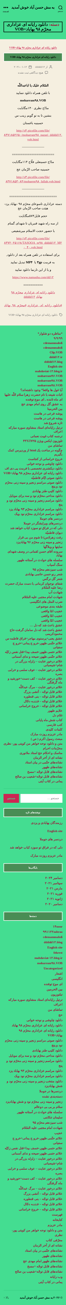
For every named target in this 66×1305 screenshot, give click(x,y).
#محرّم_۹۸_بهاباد (15, 305)
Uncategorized (53, 968)
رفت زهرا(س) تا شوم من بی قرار (39, 537)
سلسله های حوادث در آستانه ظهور (39, 560)
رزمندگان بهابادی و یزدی (46, 823)
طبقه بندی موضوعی (49, 606)
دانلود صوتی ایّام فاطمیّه (46, 478)
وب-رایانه (56, 1277)
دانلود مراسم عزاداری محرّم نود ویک (38, 514)
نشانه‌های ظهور (52, 767)
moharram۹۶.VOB (49, 376)
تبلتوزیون (56, 994)
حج (60, 1015)
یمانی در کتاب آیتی (50, 781)
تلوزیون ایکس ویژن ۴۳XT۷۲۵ (42, 441)
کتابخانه (57, 1220)
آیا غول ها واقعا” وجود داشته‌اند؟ (41, 390)
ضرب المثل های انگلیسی (46, 601)
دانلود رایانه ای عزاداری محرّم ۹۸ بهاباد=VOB (33, 47)
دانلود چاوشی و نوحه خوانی (44, 463)
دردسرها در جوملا (50, 1091)
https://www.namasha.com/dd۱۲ (33, 277)
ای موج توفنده (53, 984)
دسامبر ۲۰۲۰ (53, 904)
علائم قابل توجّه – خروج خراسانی (40, 706)
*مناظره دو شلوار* (50, 333)
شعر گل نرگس (52, 579)
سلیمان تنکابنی (52, 1117)
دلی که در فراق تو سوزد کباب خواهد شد (36, 528)
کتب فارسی (54, 724)
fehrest (58, 952)
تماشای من (55, 445)
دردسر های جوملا (51, 518)
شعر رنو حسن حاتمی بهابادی (43, 574)
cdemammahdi (52, 343)
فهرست (57, 1214)
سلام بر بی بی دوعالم (48, 1107)
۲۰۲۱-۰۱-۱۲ (20, 67)
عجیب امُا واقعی (51, 611)
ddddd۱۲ (40, 67)
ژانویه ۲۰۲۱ (54, 899)
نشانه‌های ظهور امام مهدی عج (42, 1261)
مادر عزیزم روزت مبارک (46, 734)
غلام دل (57, 715)
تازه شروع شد (53, 423)
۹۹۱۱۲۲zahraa (52, 931)
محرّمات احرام (52, 748)
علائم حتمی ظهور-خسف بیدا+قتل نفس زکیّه (33, 652)
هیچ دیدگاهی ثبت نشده (30, 72)
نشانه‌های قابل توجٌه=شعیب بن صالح (38, 776)
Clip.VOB (56, 352)
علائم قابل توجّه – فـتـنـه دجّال (43, 701)
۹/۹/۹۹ (58, 338)
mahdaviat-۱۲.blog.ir (48, 371)
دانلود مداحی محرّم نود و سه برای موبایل (35, 495)
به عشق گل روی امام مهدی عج (41, 404)
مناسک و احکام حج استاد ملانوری (41, 753)
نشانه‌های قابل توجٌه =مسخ (44, 772)
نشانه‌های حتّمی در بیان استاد (43, 762)
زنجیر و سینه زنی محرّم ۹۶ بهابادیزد (39, 542)
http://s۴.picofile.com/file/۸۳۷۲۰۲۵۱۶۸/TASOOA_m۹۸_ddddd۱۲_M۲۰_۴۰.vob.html (33, 243)
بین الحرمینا (54, 409)
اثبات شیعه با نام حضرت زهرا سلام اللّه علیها (33, 394)
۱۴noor (57, 926)
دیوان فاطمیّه (53, 532)
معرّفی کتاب (54, 1240)
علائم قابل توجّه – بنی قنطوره (43, 696)
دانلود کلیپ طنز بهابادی (47, 491)
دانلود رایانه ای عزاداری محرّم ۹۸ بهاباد (37, 1025)
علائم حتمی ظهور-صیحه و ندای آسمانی (37, 1153)
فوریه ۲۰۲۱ (54, 893)
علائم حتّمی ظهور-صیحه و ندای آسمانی (37, 656)
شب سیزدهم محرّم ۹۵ (47, 569)
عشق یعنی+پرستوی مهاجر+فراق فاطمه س (33, 638)
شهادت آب (55, 592)
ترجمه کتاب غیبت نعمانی (46, 436)
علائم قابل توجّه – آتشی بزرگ (43, 692)
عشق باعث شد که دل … (46, 625)
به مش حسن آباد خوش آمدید (33, 7)
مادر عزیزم (55, 1225)
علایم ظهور (55, 710)
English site (55, 366)
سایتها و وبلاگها (52, 547)
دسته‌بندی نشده (52, 1096)
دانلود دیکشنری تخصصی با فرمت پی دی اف (33, 468)
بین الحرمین (54, 989)
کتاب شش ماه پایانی (49, 720)
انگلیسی (57, 979)
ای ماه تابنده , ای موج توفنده (44, 399)
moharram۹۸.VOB (49, 380)
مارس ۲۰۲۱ (54, 888)
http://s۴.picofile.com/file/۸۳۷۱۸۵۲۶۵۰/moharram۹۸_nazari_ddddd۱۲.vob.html (33, 135)
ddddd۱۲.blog (53, 361)
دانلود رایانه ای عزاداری (39, 292)
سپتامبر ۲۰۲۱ (53, 883)
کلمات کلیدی (54, 729)
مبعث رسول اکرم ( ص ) (46, 739)
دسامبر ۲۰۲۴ (53, 878)
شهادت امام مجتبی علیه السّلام (42, 597)
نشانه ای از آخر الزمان (47, 757)
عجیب (58, 1133)
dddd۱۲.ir (55, 357)
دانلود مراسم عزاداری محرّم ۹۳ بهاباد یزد (35, 509)
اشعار (58, 973)
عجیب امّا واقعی (51, 616)
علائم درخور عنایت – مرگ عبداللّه (40, 687)
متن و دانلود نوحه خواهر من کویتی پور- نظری (33, 743)
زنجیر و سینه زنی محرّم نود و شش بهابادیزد (34, 1101)
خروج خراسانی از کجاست (45, 459)
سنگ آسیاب (54, 565)
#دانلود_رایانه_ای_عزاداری (44, 305)
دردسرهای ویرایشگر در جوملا (43, 523)
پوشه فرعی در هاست (48, 413)
